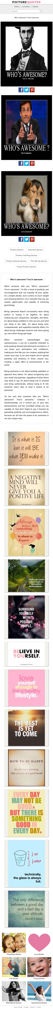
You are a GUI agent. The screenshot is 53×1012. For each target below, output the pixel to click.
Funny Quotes (39, 978)
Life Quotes (13, 978)
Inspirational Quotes (39, 1003)
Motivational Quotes (13, 1003)
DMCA (39, 1007)
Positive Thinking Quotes (26, 255)
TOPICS (16, 7)
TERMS (26, 1007)
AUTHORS (26, 7)
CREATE (35, 7)
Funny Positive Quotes (26, 267)
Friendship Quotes (14, 954)
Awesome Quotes (35, 250)
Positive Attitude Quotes (16, 261)
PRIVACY (33, 1007)
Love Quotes (39, 954)
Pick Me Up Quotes (39, 261)
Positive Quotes (17, 250)
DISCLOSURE (18, 1007)
